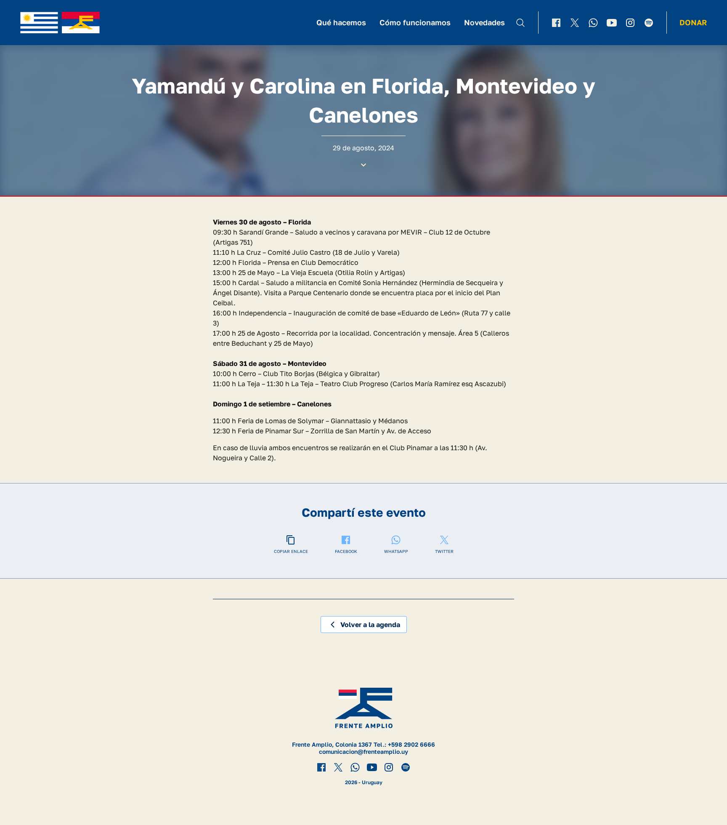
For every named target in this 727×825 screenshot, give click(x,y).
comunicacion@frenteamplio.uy (363, 751)
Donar (693, 22)
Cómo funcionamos (415, 22)
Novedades (484, 22)
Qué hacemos (341, 22)
